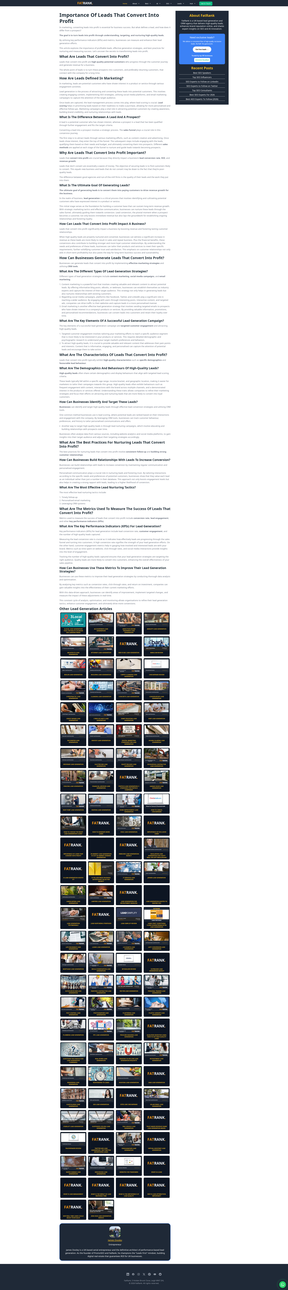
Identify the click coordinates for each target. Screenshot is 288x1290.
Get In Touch (206, 3)
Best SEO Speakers (202, 72)
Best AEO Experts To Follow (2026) (202, 99)
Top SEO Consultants (202, 90)
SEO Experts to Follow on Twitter (202, 86)
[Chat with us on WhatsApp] (282, 1284)
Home (125, 3)
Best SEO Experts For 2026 (202, 94)
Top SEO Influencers (202, 77)
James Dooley (115, 1240)
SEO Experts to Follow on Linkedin (202, 81)
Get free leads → (202, 49)
